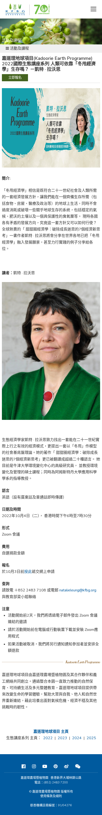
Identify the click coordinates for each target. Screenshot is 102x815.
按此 (28, 571)
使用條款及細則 (51, 796)
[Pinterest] (55, 767)
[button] (93, 9)
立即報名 (15, 77)
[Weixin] (77, 767)
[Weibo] (66, 767)
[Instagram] (34, 767)
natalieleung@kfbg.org (77, 590)
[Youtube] (45, 767)
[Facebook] (23, 767)
